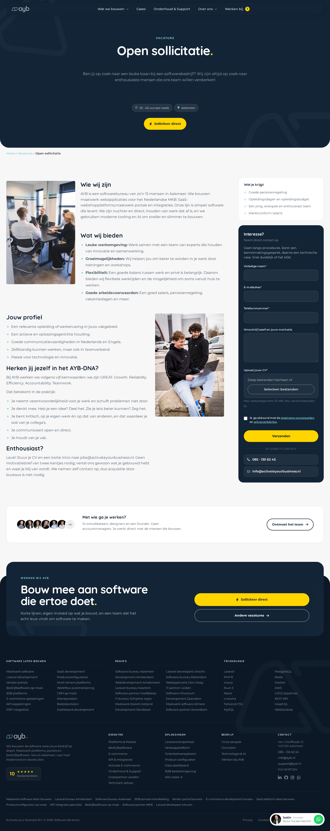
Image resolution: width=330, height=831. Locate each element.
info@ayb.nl (286, 758)
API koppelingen (18, 704)
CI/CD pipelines (286, 693)
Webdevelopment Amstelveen (137, 682)
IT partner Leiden (178, 688)
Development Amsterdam (134, 677)
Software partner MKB (138, 804)
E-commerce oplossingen (25, 698)
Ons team (229, 747)
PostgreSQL (283, 671)
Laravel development (21, 677)
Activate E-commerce (124, 765)
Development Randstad (132, 709)
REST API (281, 698)
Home (10, 153)
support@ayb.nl (289, 763)
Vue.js (228, 682)
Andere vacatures (249, 615)
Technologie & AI (234, 753)
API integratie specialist (66, 804)
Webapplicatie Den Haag (184, 682)
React (228, 693)
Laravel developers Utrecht (185, 671)
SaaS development (71, 671)
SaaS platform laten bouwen (275, 799)
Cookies (263, 820)
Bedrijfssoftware (120, 747)
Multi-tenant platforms (73, 682)
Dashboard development (75, 709)
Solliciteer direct (167, 124)
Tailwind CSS (233, 704)
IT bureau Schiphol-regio (133, 698)
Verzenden (281, 436)
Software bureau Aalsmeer (134, 671)
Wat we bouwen (111, 9)
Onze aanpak (231, 742)
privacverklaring (265, 422)
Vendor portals (17, 682)
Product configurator (180, 759)
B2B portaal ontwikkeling (152, 799)
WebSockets (284, 709)
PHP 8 (228, 677)
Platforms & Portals (122, 742)
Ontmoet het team (287, 524)
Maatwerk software (20, 671)
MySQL (229, 709)
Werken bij (236, 9)
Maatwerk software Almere (185, 704)
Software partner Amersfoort (186, 709)
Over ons (205, 9)
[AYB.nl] (20, 9)
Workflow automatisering (75, 688)
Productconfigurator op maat (26, 804)
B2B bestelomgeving (180, 771)
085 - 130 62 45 (264, 459)
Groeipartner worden (123, 777)
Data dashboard (177, 765)
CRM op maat (67, 693)
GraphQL (281, 704)
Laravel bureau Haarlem (133, 688)
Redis (279, 677)
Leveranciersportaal (179, 742)
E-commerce (118, 753)
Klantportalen (67, 698)
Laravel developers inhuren (174, 804)
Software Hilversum (180, 693)
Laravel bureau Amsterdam (73, 799)
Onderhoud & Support (172, 9)
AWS (278, 688)
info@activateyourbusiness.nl (276, 471)
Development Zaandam (183, 698)
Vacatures (25, 153)
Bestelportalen (68, 704)
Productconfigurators (72, 677)
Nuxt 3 (228, 688)
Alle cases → (174, 777)
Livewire (230, 698)
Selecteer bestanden (281, 389)
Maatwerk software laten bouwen (29, 799)
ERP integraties (17, 709)
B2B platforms (16, 693)
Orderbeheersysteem (180, 753)
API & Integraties (120, 759)
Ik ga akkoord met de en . (282, 420)
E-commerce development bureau (229, 799)
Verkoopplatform (177, 747)
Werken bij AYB (233, 759)
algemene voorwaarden (297, 418)
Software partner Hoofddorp (135, 693)
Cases (141, 9)
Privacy (248, 820)
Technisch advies (120, 783)
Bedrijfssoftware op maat (24, 688)
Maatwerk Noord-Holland (134, 704)
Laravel (229, 671)
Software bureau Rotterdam (186, 677)
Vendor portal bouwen (187, 799)
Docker (280, 682)
